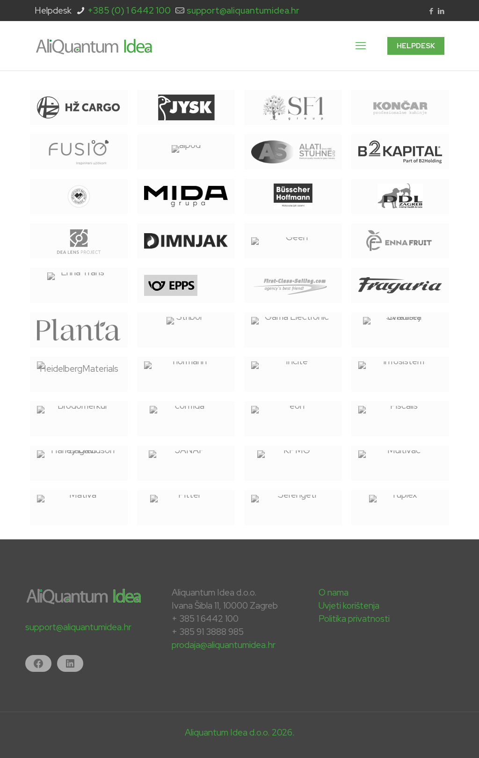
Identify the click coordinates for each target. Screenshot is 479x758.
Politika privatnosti (354, 619)
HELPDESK (416, 46)
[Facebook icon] (431, 11)
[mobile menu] (361, 46)
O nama (333, 592)
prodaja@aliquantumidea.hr (224, 645)
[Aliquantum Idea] (94, 45)
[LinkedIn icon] (440, 11)
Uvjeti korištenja (349, 605)
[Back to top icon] (434, 739)
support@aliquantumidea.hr (243, 10)
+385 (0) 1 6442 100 (129, 10)
